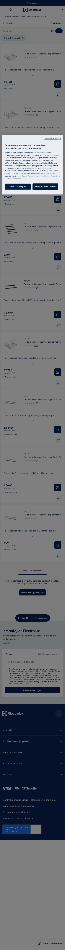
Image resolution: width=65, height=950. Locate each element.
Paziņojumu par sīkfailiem (38, 176)
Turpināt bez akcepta (52, 139)
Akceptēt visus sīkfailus (45, 186)
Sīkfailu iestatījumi (18, 186)
